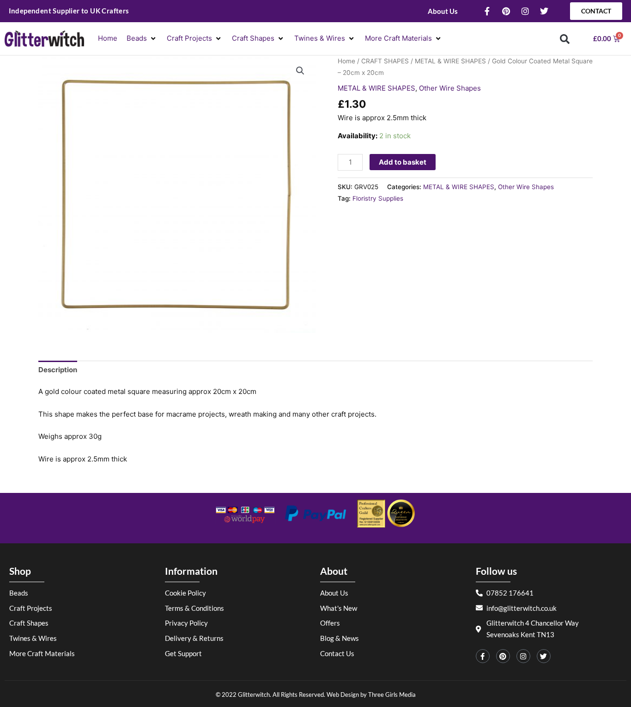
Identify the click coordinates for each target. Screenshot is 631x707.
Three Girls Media (392, 694)
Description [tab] (57, 369)
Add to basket (402, 162)
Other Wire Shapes (450, 88)
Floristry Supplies (377, 198)
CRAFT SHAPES (385, 61)
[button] (142, 39)
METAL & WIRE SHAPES (450, 61)
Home (346, 61)
